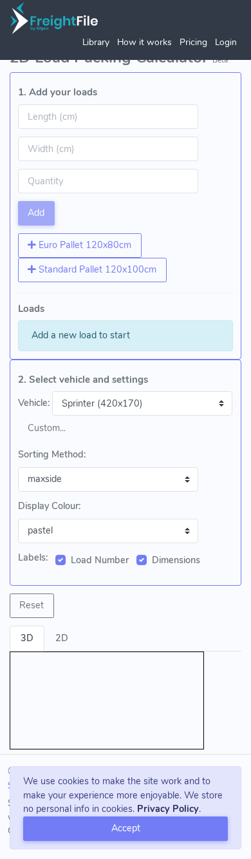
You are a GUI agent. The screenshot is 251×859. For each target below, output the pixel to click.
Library (95, 42)
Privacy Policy (168, 808)
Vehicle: (34, 402)
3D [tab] (27, 638)
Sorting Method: (52, 454)
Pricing (193, 42)
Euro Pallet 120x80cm (83, 244)
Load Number (100, 560)
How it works (144, 42)
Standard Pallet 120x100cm (96, 269)
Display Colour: (49, 505)
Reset (31, 605)
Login (226, 42)
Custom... (47, 427)
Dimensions (176, 560)
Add (36, 212)
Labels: (33, 557)
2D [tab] (61, 638)
